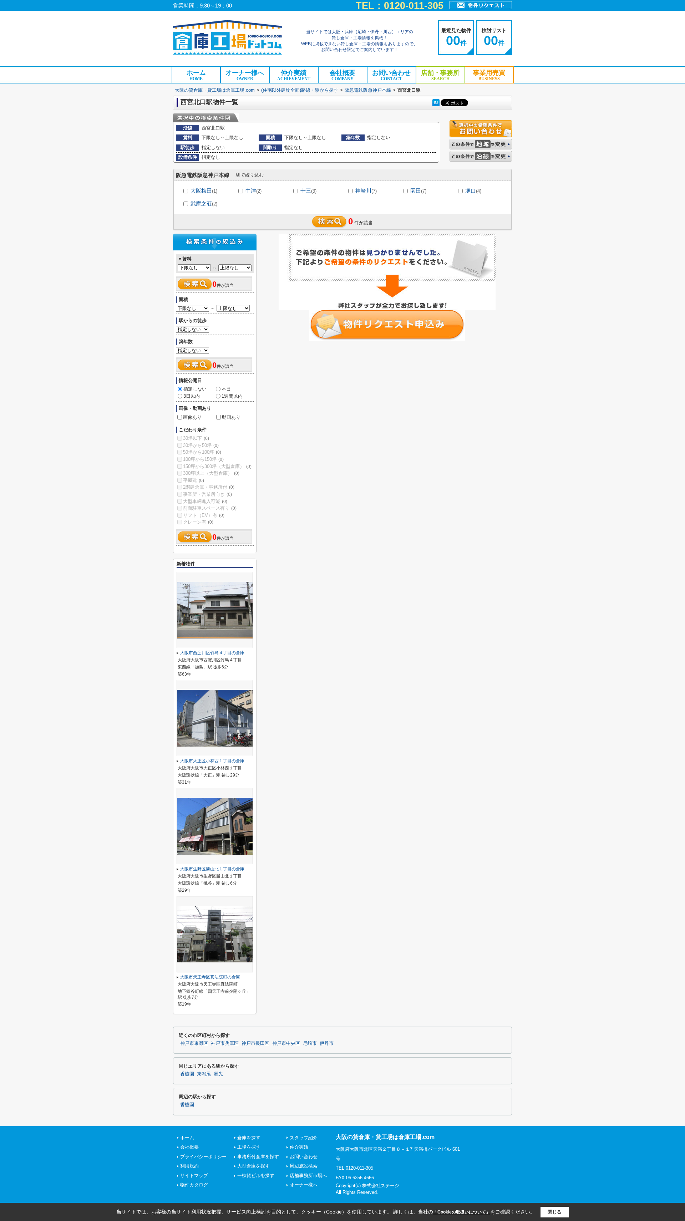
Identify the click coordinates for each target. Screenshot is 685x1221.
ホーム (196, 75)
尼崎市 (310, 1043)
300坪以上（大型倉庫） (211, 473)
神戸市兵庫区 (225, 1043)
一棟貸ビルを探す (255, 1175)
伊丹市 (327, 1043)
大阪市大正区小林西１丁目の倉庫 (212, 760)
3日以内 (191, 396)
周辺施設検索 (304, 1166)
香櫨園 (187, 1074)
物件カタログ (194, 1184)
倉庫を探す (248, 1137)
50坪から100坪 (202, 452)
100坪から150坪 (203, 459)
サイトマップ (194, 1175)
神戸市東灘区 (194, 1043)
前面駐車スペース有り (210, 508)
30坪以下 (196, 438)
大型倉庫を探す (253, 1166)
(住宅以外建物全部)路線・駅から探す (299, 90)
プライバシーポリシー (203, 1156)
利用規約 (189, 1166)
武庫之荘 (204, 203)
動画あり (231, 417)
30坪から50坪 (201, 445)
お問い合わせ (391, 75)
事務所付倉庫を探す (258, 1156)
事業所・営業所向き (207, 494)
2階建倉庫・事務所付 (208, 487)
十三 (308, 191)
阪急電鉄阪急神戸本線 (368, 90)
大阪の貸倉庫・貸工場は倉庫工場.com (215, 90)
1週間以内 (232, 396)
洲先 (218, 1074)
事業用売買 (489, 75)
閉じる (555, 1212)
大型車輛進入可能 (205, 501)
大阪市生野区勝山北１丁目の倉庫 (212, 868)
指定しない (195, 389)
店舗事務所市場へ (308, 1175)
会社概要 (342, 75)
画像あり (192, 417)
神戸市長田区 (255, 1043)
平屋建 (193, 480)
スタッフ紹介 (304, 1137)
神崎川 (366, 191)
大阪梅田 (204, 191)
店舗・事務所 (440, 75)
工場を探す (248, 1147)
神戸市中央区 (286, 1043)
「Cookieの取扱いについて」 (461, 1212)
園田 (418, 191)
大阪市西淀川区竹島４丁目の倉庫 (212, 652)
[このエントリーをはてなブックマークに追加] (436, 102)
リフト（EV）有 (203, 515)
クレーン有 (198, 522)
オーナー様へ (244, 75)
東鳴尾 (204, 1074)
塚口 (473, 191)
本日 (226, 389)
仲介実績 (293, 75)
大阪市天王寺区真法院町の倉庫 (210, 977)
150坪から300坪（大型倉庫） (217, 466)
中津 (253, 191)
